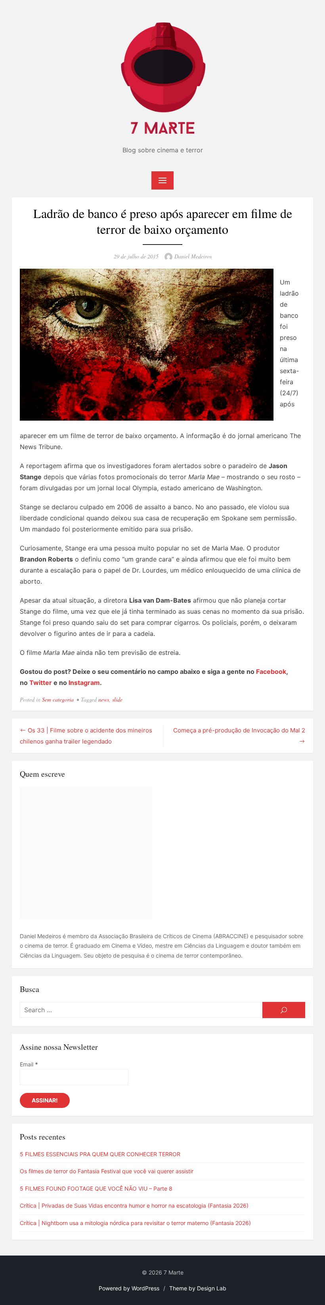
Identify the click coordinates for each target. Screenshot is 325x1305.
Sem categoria (58, 699)
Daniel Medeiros (193, 256)
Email (29, 1064)
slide (117, 699)
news (103, 699)
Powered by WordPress (129, 1288)
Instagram (84, 683)
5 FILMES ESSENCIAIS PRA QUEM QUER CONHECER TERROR (100, 1154)
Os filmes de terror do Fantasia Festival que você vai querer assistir (106, 1171)
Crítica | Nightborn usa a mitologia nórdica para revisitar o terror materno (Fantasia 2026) (135, 1223)
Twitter (40, 683)
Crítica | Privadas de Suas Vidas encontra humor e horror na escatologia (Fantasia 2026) (134, 1205)
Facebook (271, 671)
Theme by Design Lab (197, 1288)
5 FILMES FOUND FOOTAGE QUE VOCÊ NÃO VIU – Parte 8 (96, 1188)
